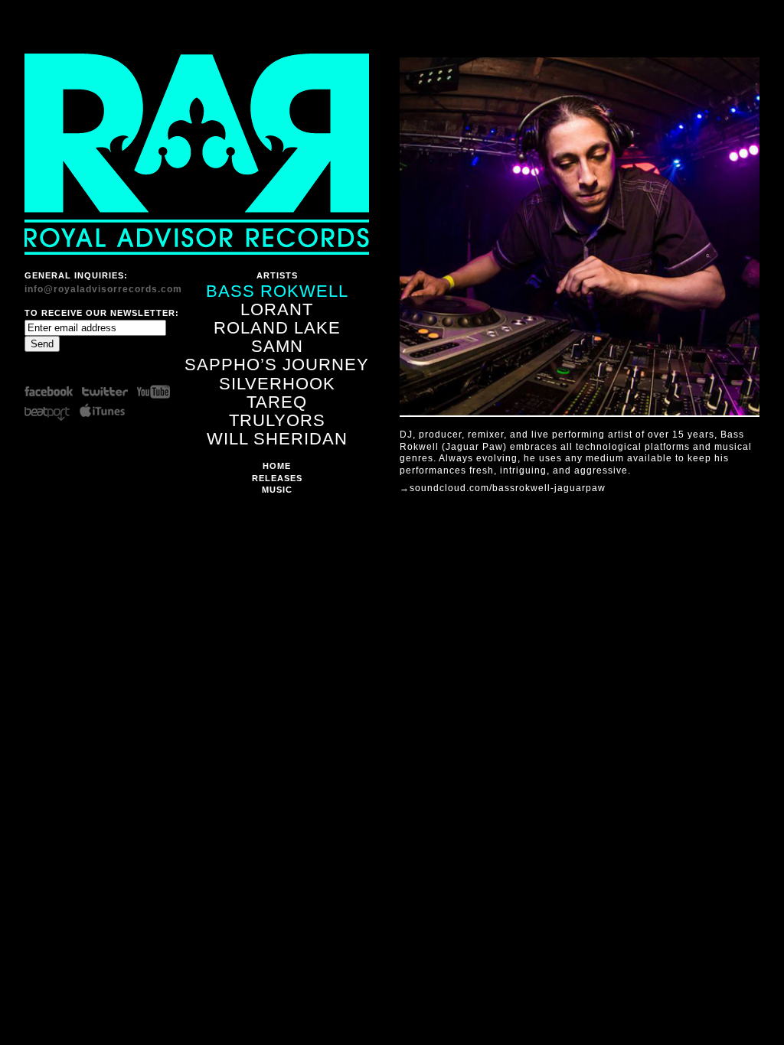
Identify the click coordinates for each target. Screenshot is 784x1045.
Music (277, 489)
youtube (156, 391)
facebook (50, 391)
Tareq (277, 402)
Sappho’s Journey (277, 364)
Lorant (276, 309)
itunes (103, 411)
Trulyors (277, 420)
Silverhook (277, 383)
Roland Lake (277, 327)
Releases (277, 478)
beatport (50, 411)
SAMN (277, 346)
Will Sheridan (277, 438)
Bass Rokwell (277, 291)
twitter (103, 391)
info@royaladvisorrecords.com (103, 289)
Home (277, 465)
